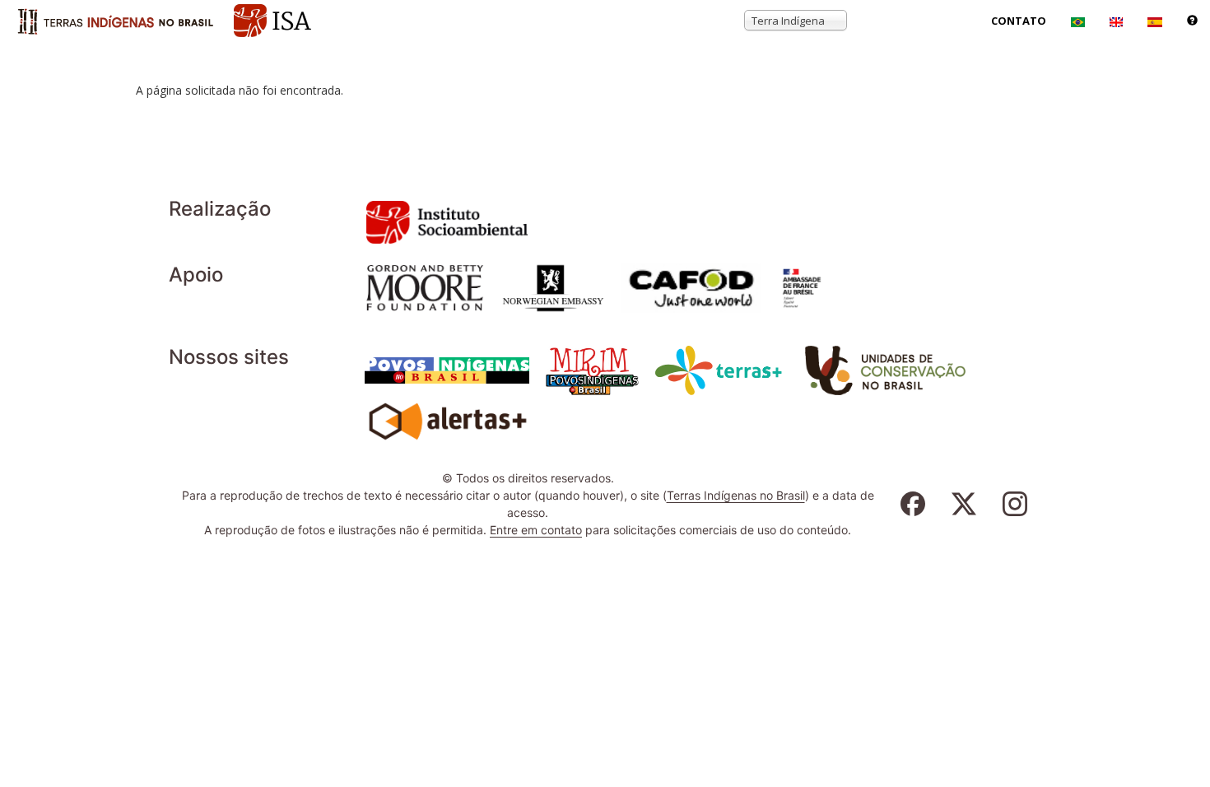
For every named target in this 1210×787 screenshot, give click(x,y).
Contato (1018, 20)
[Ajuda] (1192, 20)
